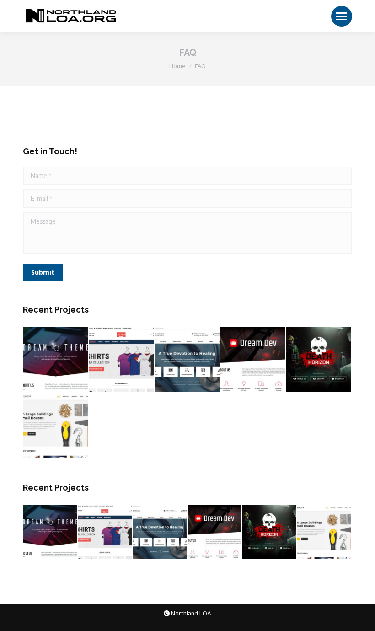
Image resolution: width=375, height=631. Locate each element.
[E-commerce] (122, 360)
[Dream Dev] (253, 360)
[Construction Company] (56, 426)
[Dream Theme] (56, 360)
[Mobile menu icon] (341, 16)
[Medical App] (187, 360)
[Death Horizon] (319, 360)
